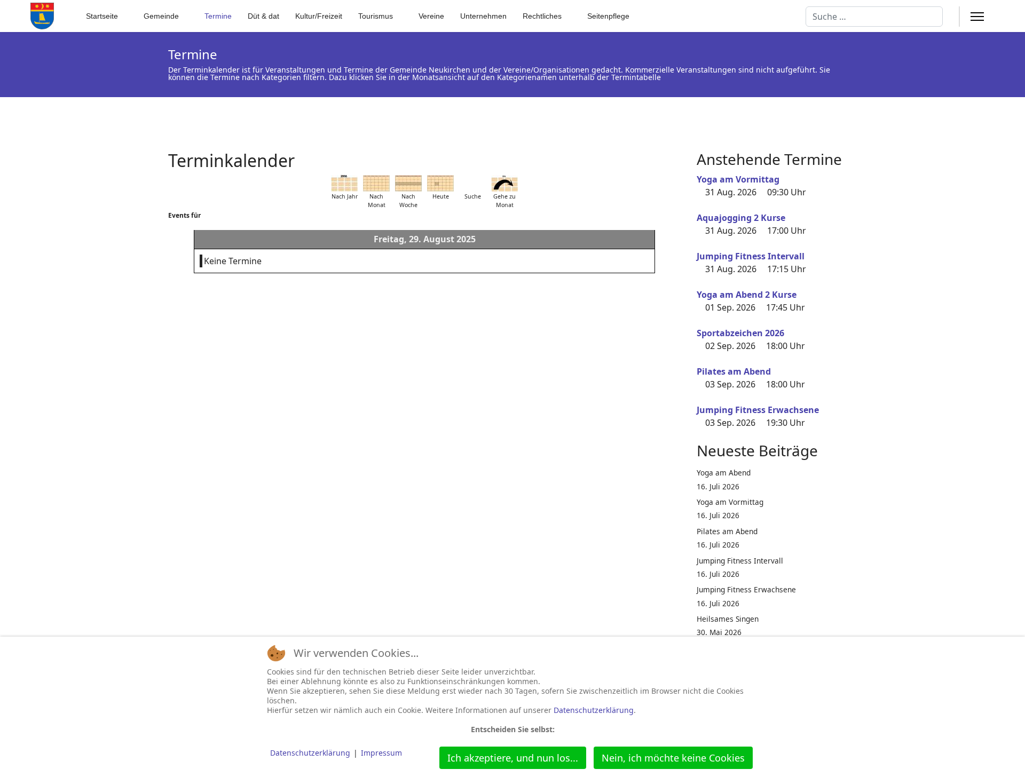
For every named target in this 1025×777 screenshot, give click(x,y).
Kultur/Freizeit (318, 16)
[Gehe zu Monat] (504, 183)
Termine (218, 16)
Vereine (431, 16)
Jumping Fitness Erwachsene (758, 410)
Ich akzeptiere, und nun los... (512, 757)
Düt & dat (263, 16)
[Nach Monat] (376, 183)
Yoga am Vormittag (738, 179)
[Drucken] (677, 154)
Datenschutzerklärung (594, 710)
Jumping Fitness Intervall (751, 256)
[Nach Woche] (408, 183)
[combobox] (874, 16)
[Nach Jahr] (344, 183)
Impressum (381, 753)
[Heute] (440, 183)
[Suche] (472, 183)
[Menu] (977, 17)
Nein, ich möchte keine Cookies (673, 757)
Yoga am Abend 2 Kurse (747, 294)
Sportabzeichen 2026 (740, 333)
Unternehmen (483, 16)
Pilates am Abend (734, 371)
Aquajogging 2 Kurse (741, 218)
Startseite (102, 16)
